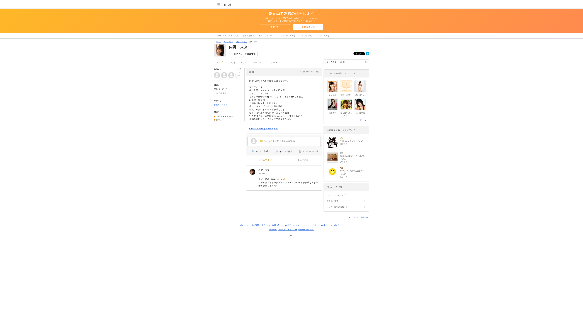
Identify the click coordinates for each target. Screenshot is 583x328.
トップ (219, 62)
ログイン (274, 27)
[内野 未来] (252, 172)
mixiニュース (327, 225)
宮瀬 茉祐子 (346, 95)
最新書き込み (248, 36)
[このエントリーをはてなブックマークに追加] (367, 55)
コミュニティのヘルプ (336, 195)
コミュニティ (228, 42)
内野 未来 (263, 170)
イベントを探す (323, 36)
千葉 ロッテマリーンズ (351, 141)
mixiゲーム (290, 225)
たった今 (261, 173)
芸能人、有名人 (241, 42)
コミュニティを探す (287, 36)
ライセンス (266, 225)
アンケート (271, 62)
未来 (224, 116)
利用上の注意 (332, 201)
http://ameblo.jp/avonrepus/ (263, 128)
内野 (218, 116)
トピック (244, 62)
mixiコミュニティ (303, 225)
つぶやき (231, 62)
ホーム (218, 42)
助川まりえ (360, 95)
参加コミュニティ (266, 36)
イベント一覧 (306, 36)
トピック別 (303, 160)
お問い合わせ (278, 225)
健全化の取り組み (306, 230)
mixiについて (245, 225)
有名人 (232, 116)
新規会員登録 (308, 27)
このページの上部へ (359, 217)
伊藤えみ (332, 95)
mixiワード (338, 225)
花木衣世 (332, 113)
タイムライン (265, 160)
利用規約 (256, 225)
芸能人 (219, 120)
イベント (257, 62)
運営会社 (273, 230)
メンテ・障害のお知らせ (337, 207)
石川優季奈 (360, 113)
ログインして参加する (245, 54)
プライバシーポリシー (287, 230)
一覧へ (361, 120)
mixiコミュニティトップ (227, 36)
